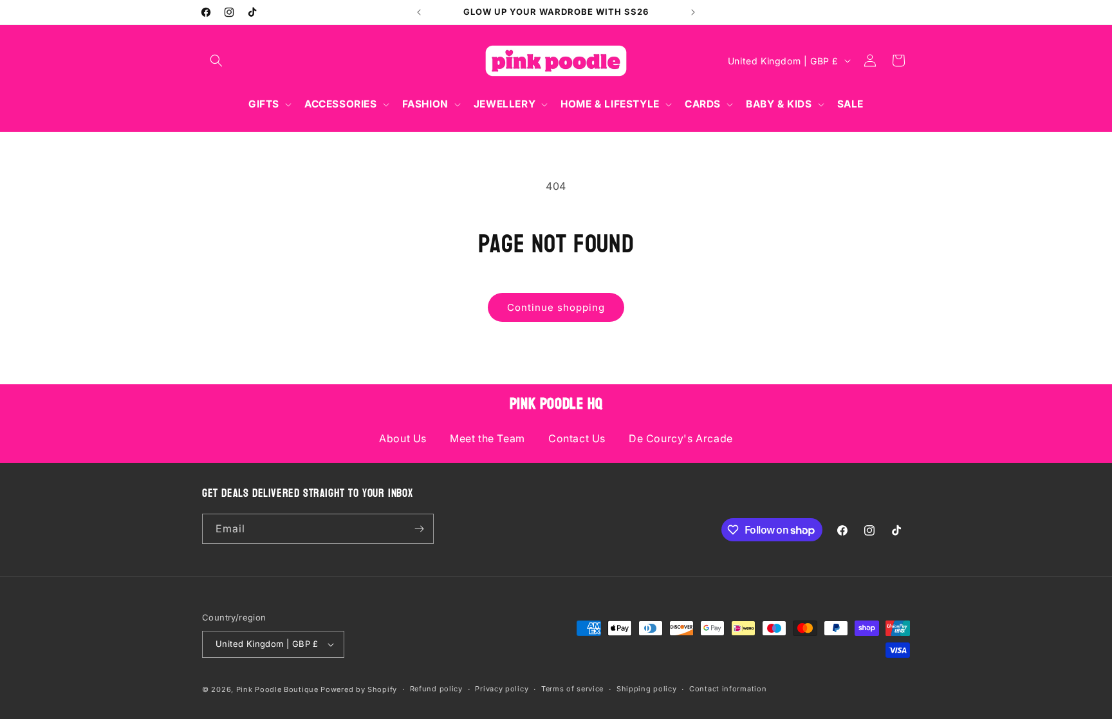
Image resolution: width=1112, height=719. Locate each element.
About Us (403, 438)
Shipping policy (646, 688)
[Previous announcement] (419, 12)
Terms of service (572, 688)
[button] (216, 60)
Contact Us (577, 438)
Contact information (727, 688)
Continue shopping (556, 307)
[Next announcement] (693, 12)
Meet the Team (487, 438)
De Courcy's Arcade (681, 438)
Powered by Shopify (358, 689)
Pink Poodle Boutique (277, 689)
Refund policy (436, 688)
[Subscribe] (419, 529)
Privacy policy (501, 688)
